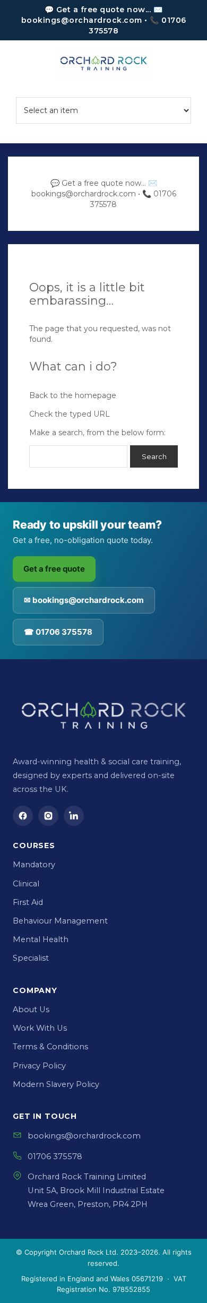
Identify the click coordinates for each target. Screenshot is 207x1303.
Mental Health (40, 939)
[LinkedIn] (74, 816)
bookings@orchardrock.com (84, 1136)
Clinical (26, 883)
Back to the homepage (72, 395)
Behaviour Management (60, 921)
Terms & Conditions (50, 1046)
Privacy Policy (39, 1066)
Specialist (31, 958)
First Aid (28, 902)
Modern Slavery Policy (56, 1084)
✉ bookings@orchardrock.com (84, 600)
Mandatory (34, 864)
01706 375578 (55, 1156)
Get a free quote (54, 569)
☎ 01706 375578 (58, 632)
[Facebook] (23, 816)
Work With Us (40, 1028)
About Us (31, 1009)
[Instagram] (48, 816)
